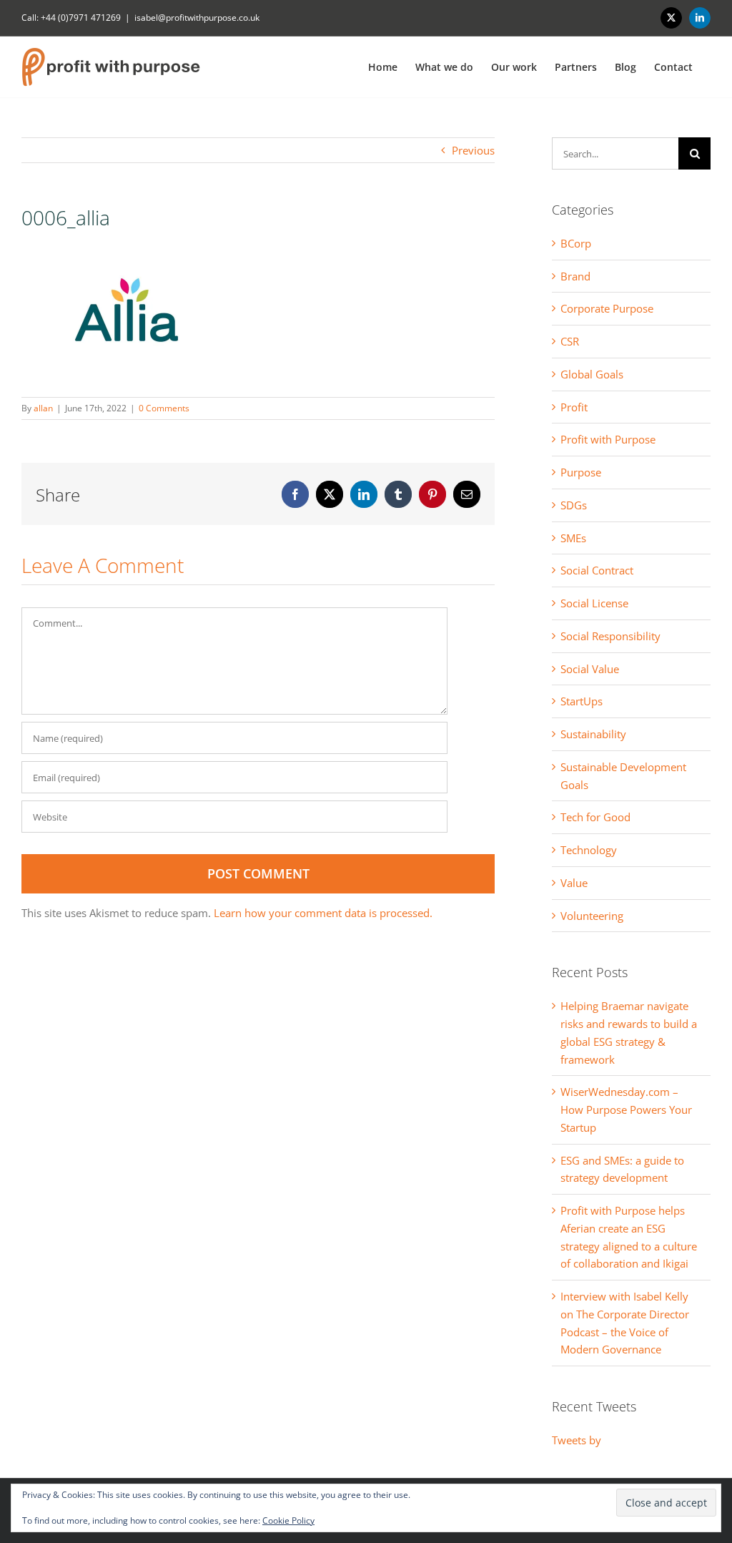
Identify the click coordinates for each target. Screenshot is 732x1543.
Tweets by (576, 1440)
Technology (588, 850)
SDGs (573, 505)
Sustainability (593, 734)
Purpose (580, 472)
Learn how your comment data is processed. (323, 913)
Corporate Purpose (606, 308)
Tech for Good (595, 817)
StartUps (581, 701)
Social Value (589, 669)
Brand (575, 276)
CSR (569, 341)
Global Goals (591, 374)
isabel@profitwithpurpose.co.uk (196, 17)
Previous (473, 150)
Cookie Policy (288, 1520)
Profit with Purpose (608, 439)
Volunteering (591, 915)
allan (43, 408)
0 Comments (164, 408)
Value (574, 883)
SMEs (573, 538)
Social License (594, 603)
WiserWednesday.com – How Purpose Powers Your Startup (626, 1109)
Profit (574, 407)
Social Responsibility (610, 636)
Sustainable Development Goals (623, 776)
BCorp (575, 243)
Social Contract (596, 570)
